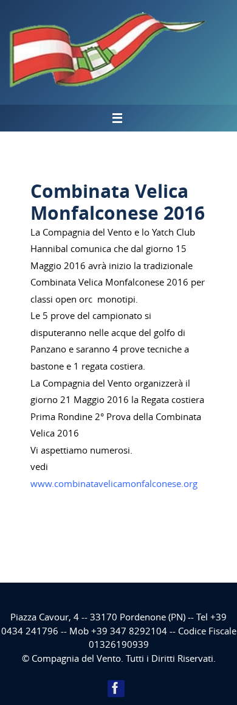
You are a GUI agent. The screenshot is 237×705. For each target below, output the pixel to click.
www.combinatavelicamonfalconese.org (113, 483)
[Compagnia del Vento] (115, 688)
